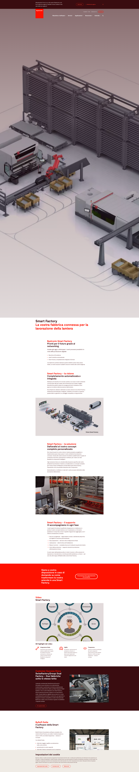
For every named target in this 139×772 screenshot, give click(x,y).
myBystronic (95, 11)
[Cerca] (102, 15)
